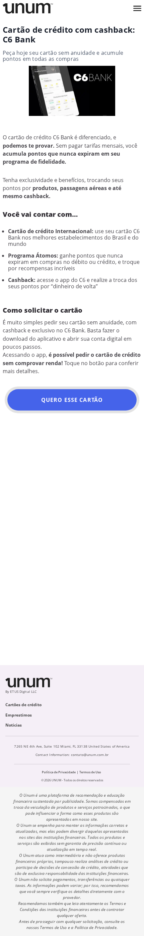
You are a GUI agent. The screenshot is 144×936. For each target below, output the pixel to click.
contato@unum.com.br (90, 754)
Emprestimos (18, 715)
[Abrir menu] (137, 8)
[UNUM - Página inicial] (28, 8)
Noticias (13, 725)
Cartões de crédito (23, 705)
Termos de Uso (90, 772)
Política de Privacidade (59, 772)
